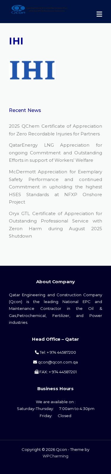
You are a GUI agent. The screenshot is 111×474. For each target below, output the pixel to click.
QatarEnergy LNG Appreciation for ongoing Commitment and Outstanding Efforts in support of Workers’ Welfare (55, 152)
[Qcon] (46, 9)
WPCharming (55, 456)
